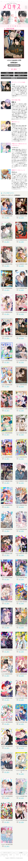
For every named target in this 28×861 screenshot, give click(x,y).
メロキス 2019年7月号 (21, 722)
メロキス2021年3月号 (21, 601)
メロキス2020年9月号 (6, 650)
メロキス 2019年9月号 (7, 722)
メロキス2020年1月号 (6, 698)
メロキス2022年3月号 (21, 529)
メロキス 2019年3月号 (21, 746)
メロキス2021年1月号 (6, 626)
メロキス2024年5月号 (6, 384)
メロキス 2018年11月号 (21, 771)
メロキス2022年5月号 (6, 529)
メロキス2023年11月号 (21, 408)
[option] (14, 17)
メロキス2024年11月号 (21, 336)
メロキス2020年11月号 (21, 626)
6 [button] (20, 26)
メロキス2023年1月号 (6, 481)
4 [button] (15, 26)
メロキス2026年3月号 (21, 240)
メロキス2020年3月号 (21, 674)
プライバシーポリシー (7, 852)
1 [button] (8, 26)
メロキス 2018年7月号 (21, 796)
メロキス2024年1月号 (6, 408)
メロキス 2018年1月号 (7, 844)
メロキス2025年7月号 (21, 288)
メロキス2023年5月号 (6, 457)
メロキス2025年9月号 (6, 288)
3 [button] (13, 26)
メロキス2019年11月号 (21, 698)
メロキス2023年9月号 (6, 433)
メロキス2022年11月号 (21, 481)
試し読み (14, 69)
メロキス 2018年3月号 (21, 820)
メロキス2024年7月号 (21, 360)
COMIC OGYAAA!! (4, 855)
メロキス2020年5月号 (6, 674)
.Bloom (10, 854)
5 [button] (17, 26)
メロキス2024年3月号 (21, 384)
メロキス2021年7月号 (21, 577)
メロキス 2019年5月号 (7, 746)
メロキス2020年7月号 (21, 650)
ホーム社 (23, 854)
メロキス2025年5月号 (6, 312)
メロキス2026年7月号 (21, 216)
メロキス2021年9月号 (6, 577)
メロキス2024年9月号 (6, 360)
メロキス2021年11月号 (21, 553)
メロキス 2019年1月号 (7, 770)
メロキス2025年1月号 (6, 336)
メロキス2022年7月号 (21, 505)
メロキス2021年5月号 (6, 601)
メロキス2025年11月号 (21, 264)
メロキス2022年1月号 (6, 553)
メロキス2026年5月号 (6, 240)
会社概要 (20, 852)
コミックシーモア (21, 73)
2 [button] (10, 26)
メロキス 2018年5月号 (7, 820)
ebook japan (7, 75)
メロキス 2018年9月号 (7, 796)
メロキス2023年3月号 (21, 457)
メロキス (17, 854)
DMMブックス (21, 75)
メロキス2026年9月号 (6, 216)
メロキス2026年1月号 (6, 264)
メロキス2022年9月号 (6, 505)
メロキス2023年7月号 (21, 433)
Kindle (7, 73)
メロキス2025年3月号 (21, 312)
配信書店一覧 (14, 78)
